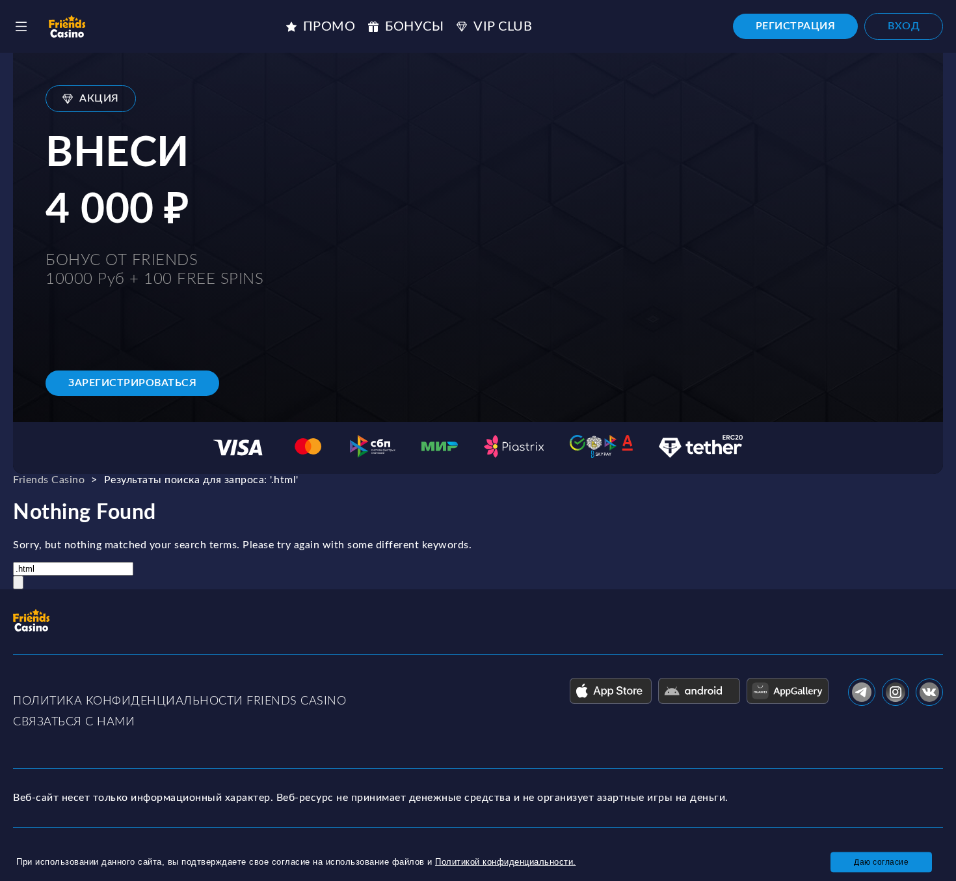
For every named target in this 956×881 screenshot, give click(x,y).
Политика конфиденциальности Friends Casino (179, 701)
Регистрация (796, 26)
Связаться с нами (74, 722)
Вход (904, 26)
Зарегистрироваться (132, 383)
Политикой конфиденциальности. (505, 862)
